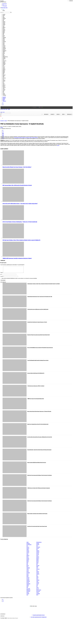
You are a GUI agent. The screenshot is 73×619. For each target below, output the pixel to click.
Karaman (37, 544)
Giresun (28, 582)
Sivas (37, 578)
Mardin (37, 560)
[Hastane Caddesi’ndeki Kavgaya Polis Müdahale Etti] (15, 383)
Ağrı (27, 545)
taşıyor (58, 145)
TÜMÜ (71, 0)
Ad (1, 274)
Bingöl (28, 561)
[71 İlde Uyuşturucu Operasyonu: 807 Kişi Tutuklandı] (15, 396)
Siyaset (4, 98)
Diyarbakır (28, 572)
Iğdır (27, 587)
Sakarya (37, 571)
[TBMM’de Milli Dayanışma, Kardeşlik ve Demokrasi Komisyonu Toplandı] (37, 249)
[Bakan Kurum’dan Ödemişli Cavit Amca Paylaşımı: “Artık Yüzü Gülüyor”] (37, 157)
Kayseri (37, 548)
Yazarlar (35, 617)
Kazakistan (28, 591)
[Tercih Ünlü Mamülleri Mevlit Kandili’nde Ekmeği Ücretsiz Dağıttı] (15, 370)
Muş (37, 564)
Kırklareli (37, 551)
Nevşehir (37, 565)
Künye (38, 617)
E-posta (2, 276)
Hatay (27, 586)
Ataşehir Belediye (35, 137)
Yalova (37, 587)
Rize (37, 570)
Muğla (37, 562)
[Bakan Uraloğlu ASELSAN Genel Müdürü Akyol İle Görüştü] (15, 472)
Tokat (37, 581)
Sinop (37, 576)
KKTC (37, 594)
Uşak (37, 584)
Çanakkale (28, 567)
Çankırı (28, 569)
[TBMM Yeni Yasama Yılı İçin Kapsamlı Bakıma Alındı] (15, 409)
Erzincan (28, 577)
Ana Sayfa (32, 617)
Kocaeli (37, 554)
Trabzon (37, 582)
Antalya (28, 550)
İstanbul (28, 593)
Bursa (27, 566)
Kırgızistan (38, 591)
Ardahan (28, 551)
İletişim (45, 617)
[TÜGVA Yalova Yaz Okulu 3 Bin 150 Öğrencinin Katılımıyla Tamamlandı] (15, 498)
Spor (3, 100)
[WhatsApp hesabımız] (42, 107)
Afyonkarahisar (29, 544)
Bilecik (28, 560)
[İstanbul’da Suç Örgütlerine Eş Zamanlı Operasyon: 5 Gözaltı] (15, 332)
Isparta (28, 592)
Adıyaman (28, 543)
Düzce (28, 573)
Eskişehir (28, 580)
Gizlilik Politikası (41, 617)
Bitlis (27, 562)
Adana (28, 542)
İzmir (27, 594)
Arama (2, 0)
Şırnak (37, 577)
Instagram (5, 5)
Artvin (27, 553)
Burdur (28, 565)
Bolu (27, 564)
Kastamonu (38, 547)
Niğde (37, 566)
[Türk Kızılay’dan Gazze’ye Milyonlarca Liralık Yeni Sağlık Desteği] (15, 319)
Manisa (37, 559)
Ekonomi (4, 97)
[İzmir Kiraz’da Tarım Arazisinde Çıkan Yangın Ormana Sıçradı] (15, 536)
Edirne (28, 575)
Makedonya (28, 589)
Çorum (28, 570)
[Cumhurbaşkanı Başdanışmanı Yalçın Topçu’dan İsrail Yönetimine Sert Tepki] (15, 306)
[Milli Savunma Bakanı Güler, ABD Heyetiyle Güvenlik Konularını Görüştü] (37, 176)
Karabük (37, 543)
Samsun (37, 572)
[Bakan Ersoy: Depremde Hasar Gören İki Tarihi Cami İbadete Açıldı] (15, 434)
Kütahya (37, 556)
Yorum (1, 272)
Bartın (27, 556)
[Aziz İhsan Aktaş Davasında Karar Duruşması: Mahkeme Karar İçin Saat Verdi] (15, 447)
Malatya (37, 558)
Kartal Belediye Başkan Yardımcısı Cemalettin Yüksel (23, 137)
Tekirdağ (37, 580)
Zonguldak (38, 593)
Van (37, 586)
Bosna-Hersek (38, 589)
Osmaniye (37, 569)
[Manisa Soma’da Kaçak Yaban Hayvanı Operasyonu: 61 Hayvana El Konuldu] (15, 421)
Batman (28, 558)
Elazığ (27, 576)
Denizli (28, 571)
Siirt (37, 575)
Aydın (27, 554)
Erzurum (28, 578)
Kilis (37, 549)
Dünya (4, 99)
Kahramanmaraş (39, 542)
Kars (37, 545)
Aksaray (28, 547)
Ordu (37, 567)
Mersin (37, 561)
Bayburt (28, 559)
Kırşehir (37, 553)
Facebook (5, 3)
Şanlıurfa (37, 573)
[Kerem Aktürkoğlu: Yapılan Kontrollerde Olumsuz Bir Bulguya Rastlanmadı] (15, 460)
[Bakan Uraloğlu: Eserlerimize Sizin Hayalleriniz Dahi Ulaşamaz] (15, 523)
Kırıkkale (37, 550)
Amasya (28, 548)
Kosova (37, 588)
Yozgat (37, 592)
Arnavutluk (28, 588)
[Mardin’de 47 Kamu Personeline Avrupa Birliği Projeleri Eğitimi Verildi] (15, 345)
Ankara (28, 549)
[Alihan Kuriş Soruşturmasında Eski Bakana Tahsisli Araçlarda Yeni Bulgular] (15, 485)
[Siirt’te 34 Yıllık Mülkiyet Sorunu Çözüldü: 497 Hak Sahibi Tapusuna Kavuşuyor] (15, 357)
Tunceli (37, 583)
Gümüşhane (28, 583)
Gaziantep (28, 581)
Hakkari (28, 584)
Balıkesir (28, 555)
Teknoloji (4, 101)
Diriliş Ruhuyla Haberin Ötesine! (13, 618)
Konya (37, 555)
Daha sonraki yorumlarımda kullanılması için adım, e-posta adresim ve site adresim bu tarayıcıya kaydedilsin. (19, 278)
